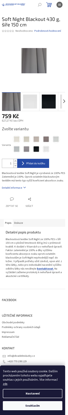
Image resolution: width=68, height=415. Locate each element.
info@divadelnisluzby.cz (21, 356)
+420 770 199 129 (17, 361)
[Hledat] (39, 5)
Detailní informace (12, 188)
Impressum (8, 332)
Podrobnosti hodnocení (47, 31)
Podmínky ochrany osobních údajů (21, 327)
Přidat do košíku (35, 163)
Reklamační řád (10, 337)
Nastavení (33, 393)
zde (5, 384)
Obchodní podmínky (13, 322)
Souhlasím (32, 406)
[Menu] (59, 5)
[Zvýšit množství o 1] (15, 161)
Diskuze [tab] (18, 223)
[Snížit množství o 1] (15, 165)
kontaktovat (45, 269)
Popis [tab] (8, 223)
